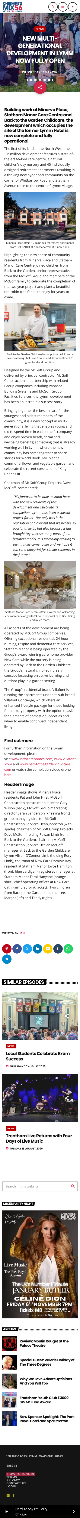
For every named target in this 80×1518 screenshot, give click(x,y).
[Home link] (12, 7)
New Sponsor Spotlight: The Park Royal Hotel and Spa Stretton (47, 1419)
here (8, 774)
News (39, 29)
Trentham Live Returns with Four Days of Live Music (39, 1138)
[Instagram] (8, 1495)
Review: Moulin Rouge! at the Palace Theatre (44, 1343)
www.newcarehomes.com (32, 759)
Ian (22, 933)
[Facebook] (13, 1495)
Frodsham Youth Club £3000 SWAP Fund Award (44, 1400)
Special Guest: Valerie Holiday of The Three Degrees (47, 1362)
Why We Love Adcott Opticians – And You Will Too (47, 1381)
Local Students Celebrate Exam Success (38, 1056)
